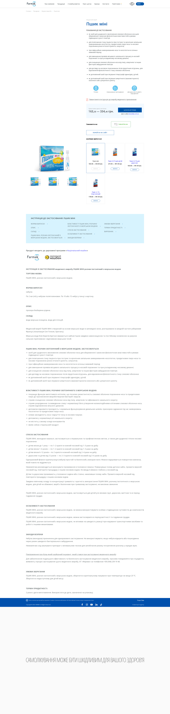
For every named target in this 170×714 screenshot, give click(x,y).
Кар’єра (97, 4)
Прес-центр (87, 4)
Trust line (140, 600)
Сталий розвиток (74, 4)
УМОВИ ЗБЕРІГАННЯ (112, 224)
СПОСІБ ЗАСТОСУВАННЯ (77, 230)
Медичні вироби (46, 11)
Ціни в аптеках (130, 110)
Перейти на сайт (100, 133)
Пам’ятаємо (116, 4)
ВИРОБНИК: (108, 231)
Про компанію (49, 4)
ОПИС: (33, 228)
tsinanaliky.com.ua (133, 114)
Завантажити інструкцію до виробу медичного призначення (112, 99)
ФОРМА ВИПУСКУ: (38, 224)
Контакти (106, 4)
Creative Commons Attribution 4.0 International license (65, 600)
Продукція (61, 4)
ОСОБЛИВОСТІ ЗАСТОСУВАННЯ (80, 234)
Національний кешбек (77, 250)
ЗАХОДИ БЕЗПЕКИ (74, 238)
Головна (28, 11)
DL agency (141, 604)
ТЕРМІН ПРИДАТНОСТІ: (113, 228)
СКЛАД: (33, 231)
